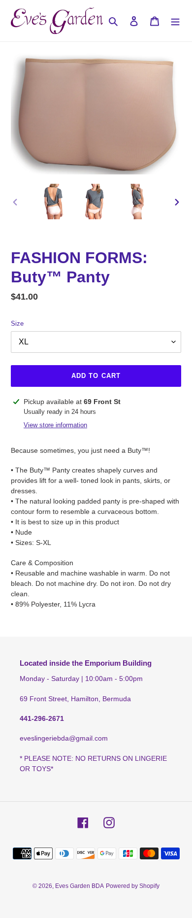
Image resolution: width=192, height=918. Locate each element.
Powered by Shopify (133, 886)
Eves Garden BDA (79, 886)
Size (17, 323)
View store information (55, 425)
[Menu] (175, 21)
